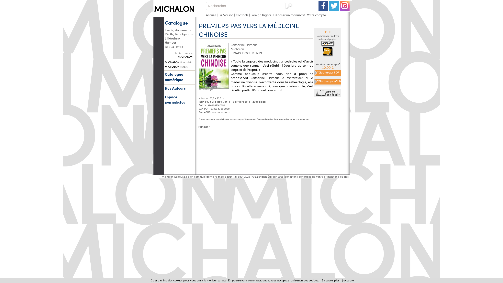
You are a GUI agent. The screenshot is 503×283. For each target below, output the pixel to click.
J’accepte (348, 280)
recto (201, 90)
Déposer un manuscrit (289, 15)
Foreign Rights (261, 15)
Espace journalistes (175, 99)
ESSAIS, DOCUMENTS (246, 53)
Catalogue (176, 22)
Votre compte (316, 15)
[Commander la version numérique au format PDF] (327, 72)
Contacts (242, 15)
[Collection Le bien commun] (179, 55)
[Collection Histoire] (179, 66)
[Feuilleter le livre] (328, 96)
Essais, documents (178, 30)
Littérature (172, 38)
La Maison (225, 15)
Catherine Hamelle (244, 45)
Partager (204, 127)
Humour (170, 42)
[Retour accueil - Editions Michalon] (179, 16)
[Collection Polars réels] (179, 61)
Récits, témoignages (179, 34)
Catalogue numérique (174, 77)
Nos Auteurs (175, 88)
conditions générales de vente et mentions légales (317, 176)
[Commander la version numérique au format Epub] (327, 81)
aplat (211, 90)
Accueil (211, 15)
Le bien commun (194, 176)
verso (206, 90)
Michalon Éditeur (172, 176)
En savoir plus (330, 280)
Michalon (237, 49)
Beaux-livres (174, 46)
